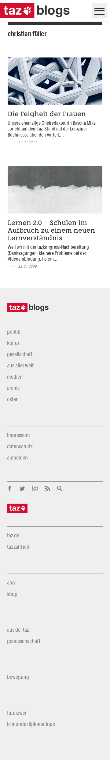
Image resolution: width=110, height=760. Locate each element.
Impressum (18, 435)
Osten (13, 399)
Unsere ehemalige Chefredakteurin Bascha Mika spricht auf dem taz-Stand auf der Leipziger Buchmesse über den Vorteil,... (52, 129)
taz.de (13, 535)
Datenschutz (19, 446)
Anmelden (17, 457)
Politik (13, 331)
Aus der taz (18, 629)
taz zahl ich (18, 546)
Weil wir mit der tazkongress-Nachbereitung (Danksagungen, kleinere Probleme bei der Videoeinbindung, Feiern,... (48, 253)
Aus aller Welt (20, 365)
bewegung (18, 676)
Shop (12, 593)
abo (11, 582)
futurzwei (16, 712)
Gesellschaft (19, 354)
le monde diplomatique (31, 723)
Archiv (13, 387)
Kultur (13, 342)
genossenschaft (23, 640)
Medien (15, 376)
